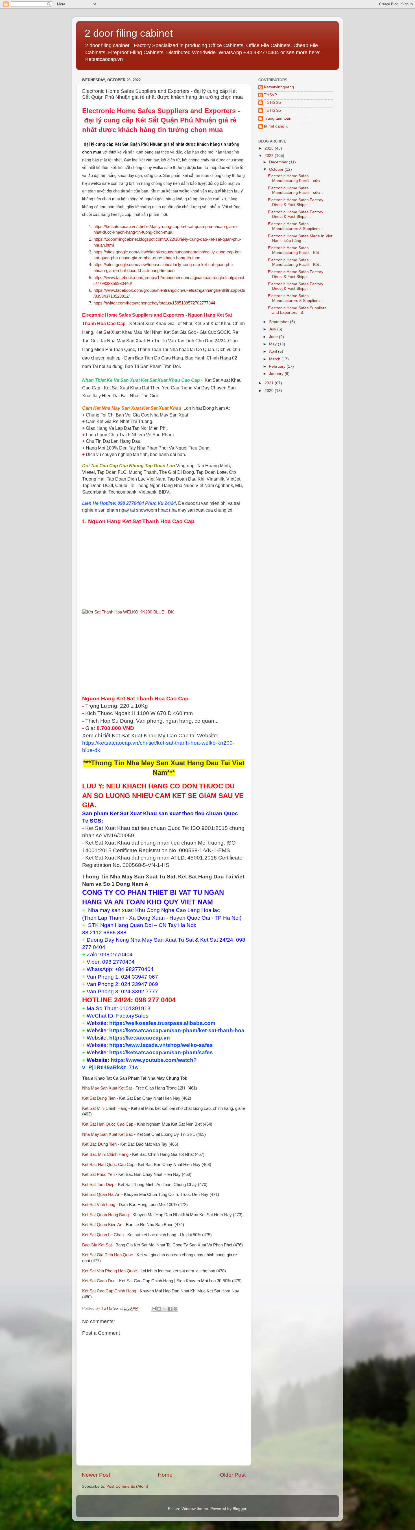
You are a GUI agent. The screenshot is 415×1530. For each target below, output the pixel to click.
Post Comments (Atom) (127, 1486)
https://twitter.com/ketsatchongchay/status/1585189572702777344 (154, 303)
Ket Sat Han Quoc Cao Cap (107, 1124)
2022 (270, 156)
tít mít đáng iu (276, 126)
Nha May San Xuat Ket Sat (107, 1088)
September (279, 322)
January (277, 374)
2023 (270, 148)
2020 (270, 391)
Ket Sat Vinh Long (98, 1204)
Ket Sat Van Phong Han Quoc (109, 1271)
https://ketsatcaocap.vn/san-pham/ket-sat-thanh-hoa (176, 1030)
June (274, 337)
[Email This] (154, 1309)
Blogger (239, 1509)
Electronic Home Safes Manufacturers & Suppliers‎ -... (297, 226)
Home (165, 1475)
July (273, 329)
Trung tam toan (277, 118)
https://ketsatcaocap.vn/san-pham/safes (161, 1052)
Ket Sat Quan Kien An (102, 1224)
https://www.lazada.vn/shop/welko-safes (161, 1045)
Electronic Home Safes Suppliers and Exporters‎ (159, 111)
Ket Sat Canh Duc (98, 1281)
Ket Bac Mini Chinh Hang (105, 1154)
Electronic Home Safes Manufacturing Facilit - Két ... (296, 250)
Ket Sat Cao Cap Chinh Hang (109, 1291)
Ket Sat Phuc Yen (98, 1174)
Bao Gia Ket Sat (97, 1245)
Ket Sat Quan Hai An (101, 1194)
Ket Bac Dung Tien (99, 1144)
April (273, 351)
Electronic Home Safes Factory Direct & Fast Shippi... (295, 202)
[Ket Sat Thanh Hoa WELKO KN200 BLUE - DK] (128, 612)
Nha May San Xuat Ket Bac (107, 1134)
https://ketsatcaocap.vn (139, 1038)
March (275, 359)
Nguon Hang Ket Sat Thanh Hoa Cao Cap (141, 521)
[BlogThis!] (159, 1309)
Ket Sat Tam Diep (98, 1184)
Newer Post (96, 1475)
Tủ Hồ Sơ (272, 102)
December (279, 162)
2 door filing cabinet (129, 33)
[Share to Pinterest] (175, 1309)
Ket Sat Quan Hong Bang (105, 1215)
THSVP (270, 95)
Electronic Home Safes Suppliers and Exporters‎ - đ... (297, 310)
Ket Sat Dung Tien (98, 1098)
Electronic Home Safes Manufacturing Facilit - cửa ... (296, 178)
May (273, 344)
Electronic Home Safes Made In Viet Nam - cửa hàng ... (300, 238)
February (278, 366)
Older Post (233, 1475)
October (277, 169)
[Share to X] (164, 1309)
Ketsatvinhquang (279, 87)
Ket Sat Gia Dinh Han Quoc (107, 1255)
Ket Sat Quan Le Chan (103, 1235)
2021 (270, 383)
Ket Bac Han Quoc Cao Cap (108, 1164)
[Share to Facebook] (170, 1309)
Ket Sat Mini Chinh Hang (104, 1108)
